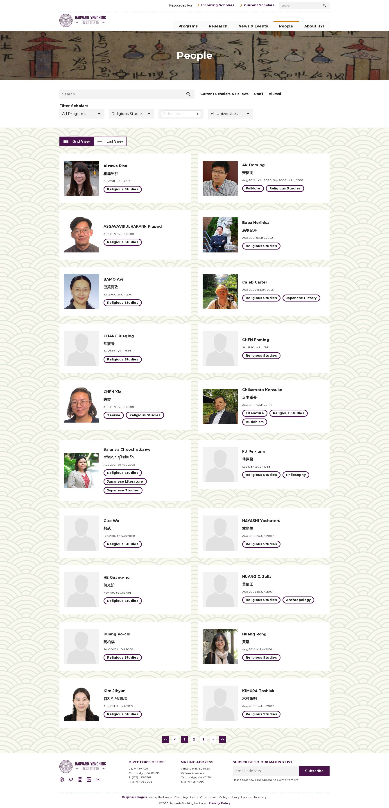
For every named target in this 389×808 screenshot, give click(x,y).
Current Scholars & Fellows (224, 94)
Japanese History (301, 298)
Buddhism (255, 422)
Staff (258, 94)
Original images (134, 797)
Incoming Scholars (217, 5)
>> (222, 739)
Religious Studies (122, 189)
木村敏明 (249, 698)
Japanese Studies (123, 490)
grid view (81, 141)
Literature (255, 413)
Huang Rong (254, 634)
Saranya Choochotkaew (127, 449)
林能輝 (247, 528)
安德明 (247, 173)
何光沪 (109, 585)
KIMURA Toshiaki (259, 691)
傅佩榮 (247, 459)
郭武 (107, 528)
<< (165, 739)
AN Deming (253, 165)
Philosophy (296, 475)
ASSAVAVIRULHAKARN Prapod (133, 226)
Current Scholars (259, 5)
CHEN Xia (112, 392)
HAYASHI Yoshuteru (261, 521)
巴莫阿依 (111, 287)
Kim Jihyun (115, 691)
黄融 (246, 642)
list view (114, 141)
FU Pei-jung (253, 451)
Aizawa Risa (115, 166)
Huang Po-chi (117, 634)
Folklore (253, 188)
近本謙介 (249, 397)
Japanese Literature (125, 481)
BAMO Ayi (113, 279)
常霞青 (109, 344)
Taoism (113, 415)
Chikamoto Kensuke (262, 390)
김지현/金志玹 (115, 698)
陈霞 (107, 399)
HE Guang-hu (117, 577)
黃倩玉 (247, 584)
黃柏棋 (109, 642)
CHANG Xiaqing (119, 336)
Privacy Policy (220, 803)
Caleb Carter (254, 282)
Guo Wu (112, 521)
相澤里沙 (111, 173)
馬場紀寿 (249, 230)
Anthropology (298, 600)
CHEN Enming (255, 340)
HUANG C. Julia (257, 576)
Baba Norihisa (255, 223)
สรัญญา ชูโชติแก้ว (119, 457)
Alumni (275, 94)
